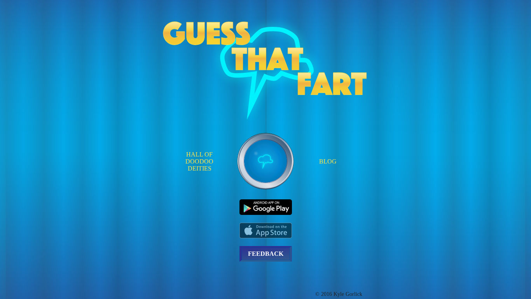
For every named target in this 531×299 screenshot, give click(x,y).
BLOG (328, 161)
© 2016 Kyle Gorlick (338, 294)
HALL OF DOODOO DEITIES (199, 161)
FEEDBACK (265, 253)
